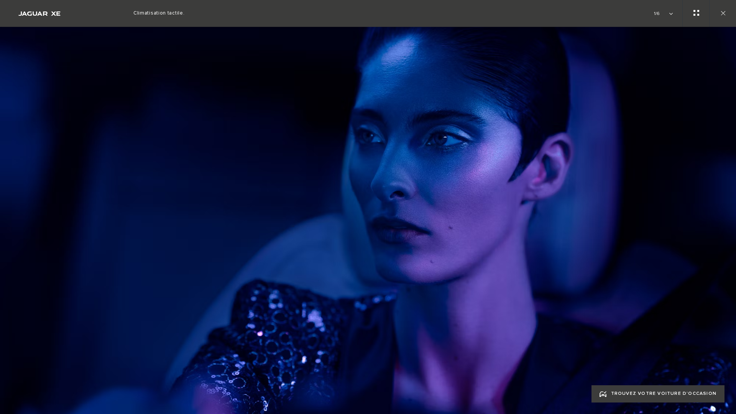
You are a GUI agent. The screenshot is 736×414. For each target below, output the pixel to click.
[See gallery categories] (695, 13)
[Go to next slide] (727, 212)
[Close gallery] (722, 13)
